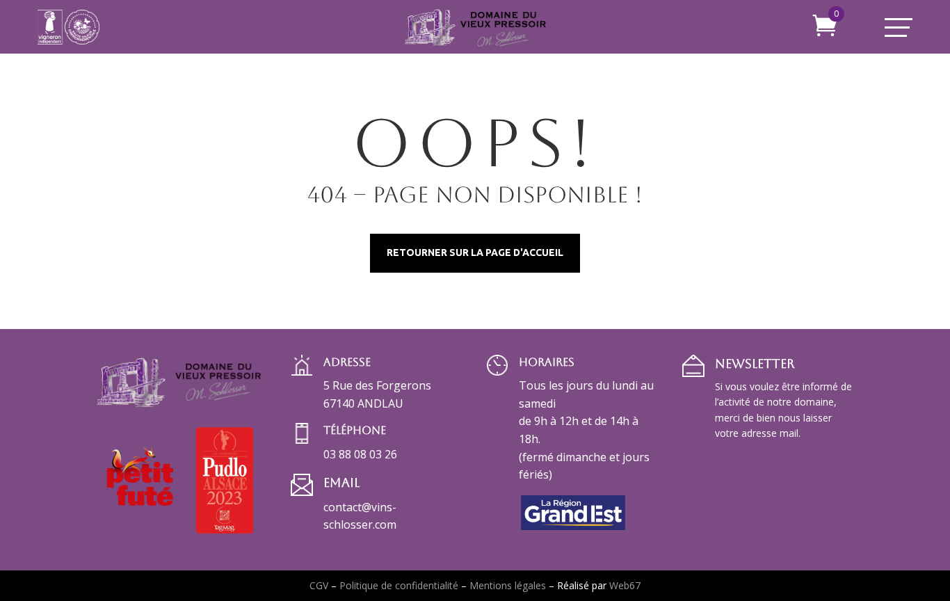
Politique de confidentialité (398, 585)
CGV (318, 585)
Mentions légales (507, 585)
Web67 (625, 585)
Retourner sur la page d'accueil (475, 252)
